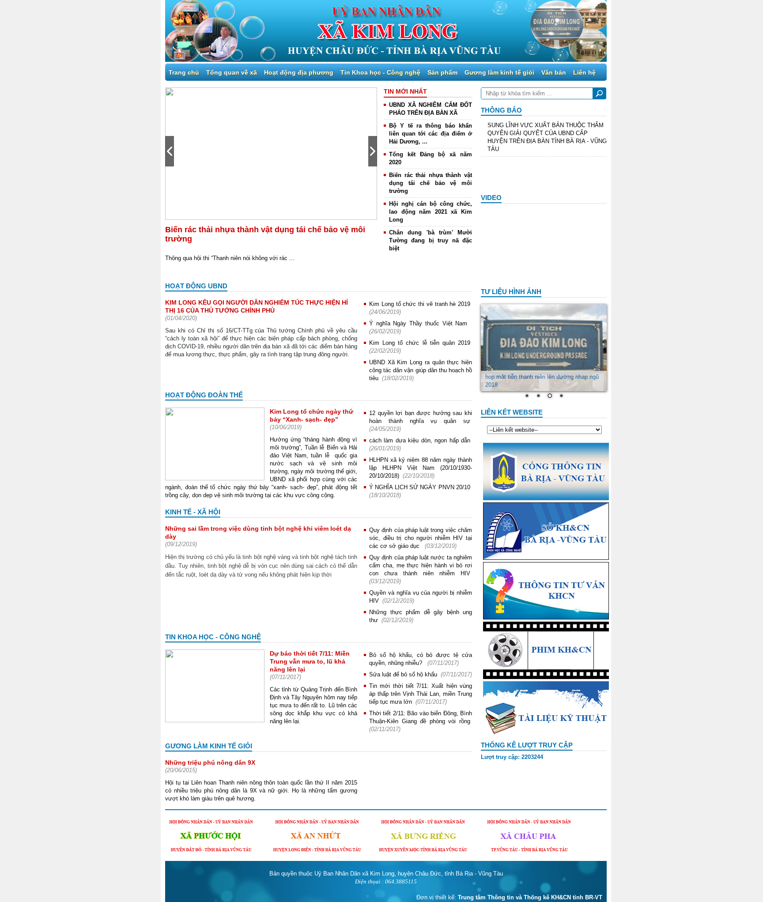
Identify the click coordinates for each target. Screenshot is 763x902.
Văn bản (553, 72)
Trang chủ (184, 72)
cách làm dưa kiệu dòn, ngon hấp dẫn (419, 440)
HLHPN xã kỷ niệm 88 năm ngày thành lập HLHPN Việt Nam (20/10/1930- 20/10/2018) (420, 468)
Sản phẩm (442, 72)
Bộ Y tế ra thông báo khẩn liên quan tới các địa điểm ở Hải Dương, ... (430, 133)
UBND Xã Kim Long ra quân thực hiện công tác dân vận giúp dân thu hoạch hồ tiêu (420, 370)
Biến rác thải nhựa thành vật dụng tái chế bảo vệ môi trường (430, 183)
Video (491, 197)
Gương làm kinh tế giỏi (499, 72)
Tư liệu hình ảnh (511, 291)
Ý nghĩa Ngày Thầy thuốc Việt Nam (419, 323)
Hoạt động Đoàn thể (204, 395)
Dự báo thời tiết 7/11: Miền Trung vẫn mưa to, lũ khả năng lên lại (310, 661)
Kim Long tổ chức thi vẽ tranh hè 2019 (419, 304)
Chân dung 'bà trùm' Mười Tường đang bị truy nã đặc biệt (430, 240)
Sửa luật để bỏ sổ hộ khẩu (403, 674)
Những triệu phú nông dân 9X (210, 762)
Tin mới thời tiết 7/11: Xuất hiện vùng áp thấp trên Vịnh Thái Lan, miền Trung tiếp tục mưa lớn (420, 694)
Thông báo (501, 110)
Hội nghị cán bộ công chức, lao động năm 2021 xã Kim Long (430, 211)
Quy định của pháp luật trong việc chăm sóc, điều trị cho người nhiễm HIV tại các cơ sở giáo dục (420, 538)
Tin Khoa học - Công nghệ (380, 72)
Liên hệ (584, 72)
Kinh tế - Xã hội (192, 512)
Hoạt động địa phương (298, 72)
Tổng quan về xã (231, 72)
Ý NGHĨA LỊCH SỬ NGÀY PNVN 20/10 (419, 487)
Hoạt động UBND (196, 286)
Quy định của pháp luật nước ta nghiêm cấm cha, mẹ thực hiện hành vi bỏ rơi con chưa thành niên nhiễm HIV (420, 565)
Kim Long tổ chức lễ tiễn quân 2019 (419, 343)
